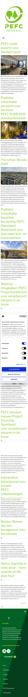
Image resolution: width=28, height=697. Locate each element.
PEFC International (8, 688)
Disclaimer (6, 670)
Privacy (5, 674)
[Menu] (3, 38)
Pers (4, 665)
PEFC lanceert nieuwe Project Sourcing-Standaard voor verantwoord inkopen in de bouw (13, 424)
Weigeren (14, 379)
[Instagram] (8, 651)
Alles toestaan (14, 369)
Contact (5, 683)
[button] (25, 611)
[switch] (24, 348)
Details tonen (19, 364)
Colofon (5, 679)
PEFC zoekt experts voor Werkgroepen (11, 48)
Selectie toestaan (14, 374)
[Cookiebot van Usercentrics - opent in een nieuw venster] (19, 316)
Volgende (23, 603)
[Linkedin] (4, 651)
